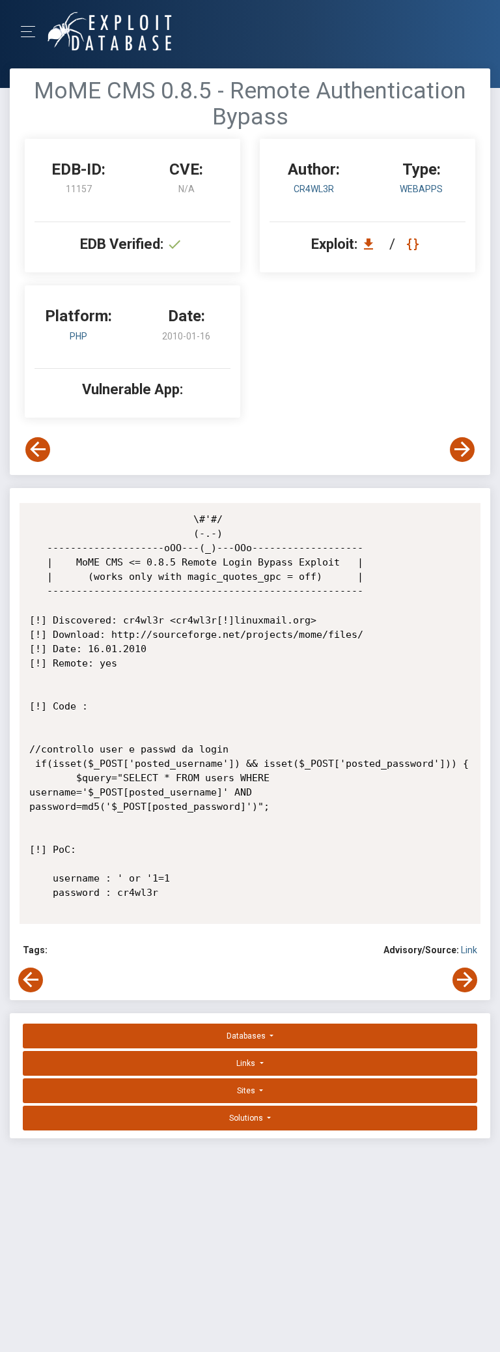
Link (469, 950)
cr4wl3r (314, 189)
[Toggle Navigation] (32, 31)
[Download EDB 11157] (372, 244)
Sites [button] (247, 1090)
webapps (421, 189)
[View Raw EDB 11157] (414, 244)
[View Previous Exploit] (37, 449)
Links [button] (246, 1063)
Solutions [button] (247, 1118)
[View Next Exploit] (462, 449)
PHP (78, 336)
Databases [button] (247, 1036)
